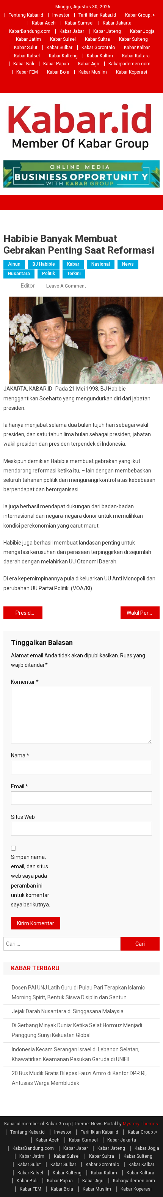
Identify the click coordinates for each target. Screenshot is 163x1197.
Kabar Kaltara (136, 55)
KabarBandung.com (29, 31)
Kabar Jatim (28, 39)
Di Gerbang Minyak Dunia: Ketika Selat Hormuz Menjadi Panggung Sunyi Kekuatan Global (77, 1030)
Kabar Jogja (142, 31)
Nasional (100, 264)
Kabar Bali (23, 63)
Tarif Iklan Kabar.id (97, 15)
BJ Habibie (44, 264)
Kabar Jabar (72, 31)
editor (28, 286)
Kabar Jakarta (117, 23)
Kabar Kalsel (27, 55)
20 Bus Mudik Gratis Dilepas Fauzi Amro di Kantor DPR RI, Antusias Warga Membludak (79, 1078)
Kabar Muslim (92, 72)
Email (19, 786)
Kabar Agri (88, 63)
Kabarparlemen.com (129, 63)
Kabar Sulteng (133, 39)
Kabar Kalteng (63, 55)
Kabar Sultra (97, 39)
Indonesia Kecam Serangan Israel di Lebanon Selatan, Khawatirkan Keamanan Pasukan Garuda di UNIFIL (75, 1054)
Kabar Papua (56, 63)
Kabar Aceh (44, 23)
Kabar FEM (27, 72)
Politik (48, 273)
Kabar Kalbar (137, 47)
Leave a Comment (66, 286)
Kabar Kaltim (100, 55)
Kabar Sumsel (79, 23)
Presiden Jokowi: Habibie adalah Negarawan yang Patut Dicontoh (29, 613)
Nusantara (19, 273)
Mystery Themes (140, 1123)
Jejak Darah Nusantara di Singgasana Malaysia (68, 1011)
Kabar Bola (58, 72)
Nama (20, 755)
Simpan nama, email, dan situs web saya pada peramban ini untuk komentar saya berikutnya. (30, 881)
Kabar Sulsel (63, 39)
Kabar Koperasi (131, 72)
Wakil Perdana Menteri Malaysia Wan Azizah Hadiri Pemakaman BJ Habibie (143, 613)
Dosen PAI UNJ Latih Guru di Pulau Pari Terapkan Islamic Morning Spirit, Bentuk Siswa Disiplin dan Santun (78, 992)
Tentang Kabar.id (26, 15)
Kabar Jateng (107, 31)
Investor (60, 15)
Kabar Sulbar (59, 47)
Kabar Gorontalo (98, 47)
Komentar (25, 682)
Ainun (14, 264)
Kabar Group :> (140, 15)
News (128, 264)
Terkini (74, 273)
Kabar (73, 264)
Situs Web (23, 817)
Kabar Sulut (26, 47)
